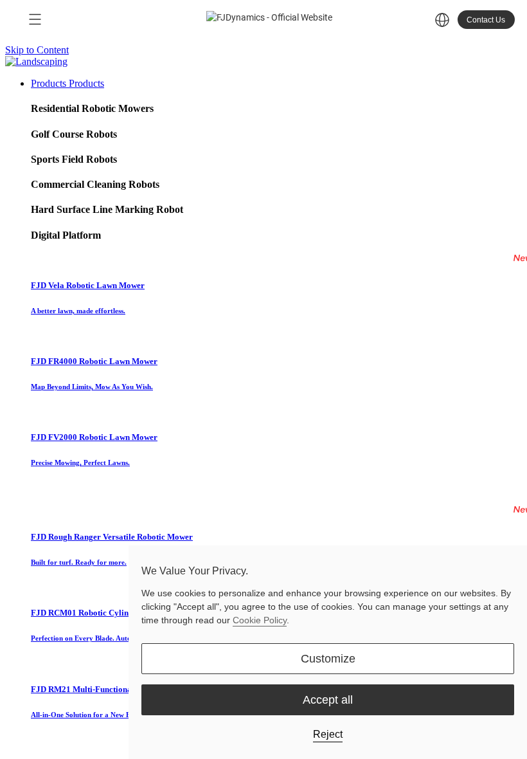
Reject (328, 734)
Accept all (328, 699)
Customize (328, 658)
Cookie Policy (260, 620)
